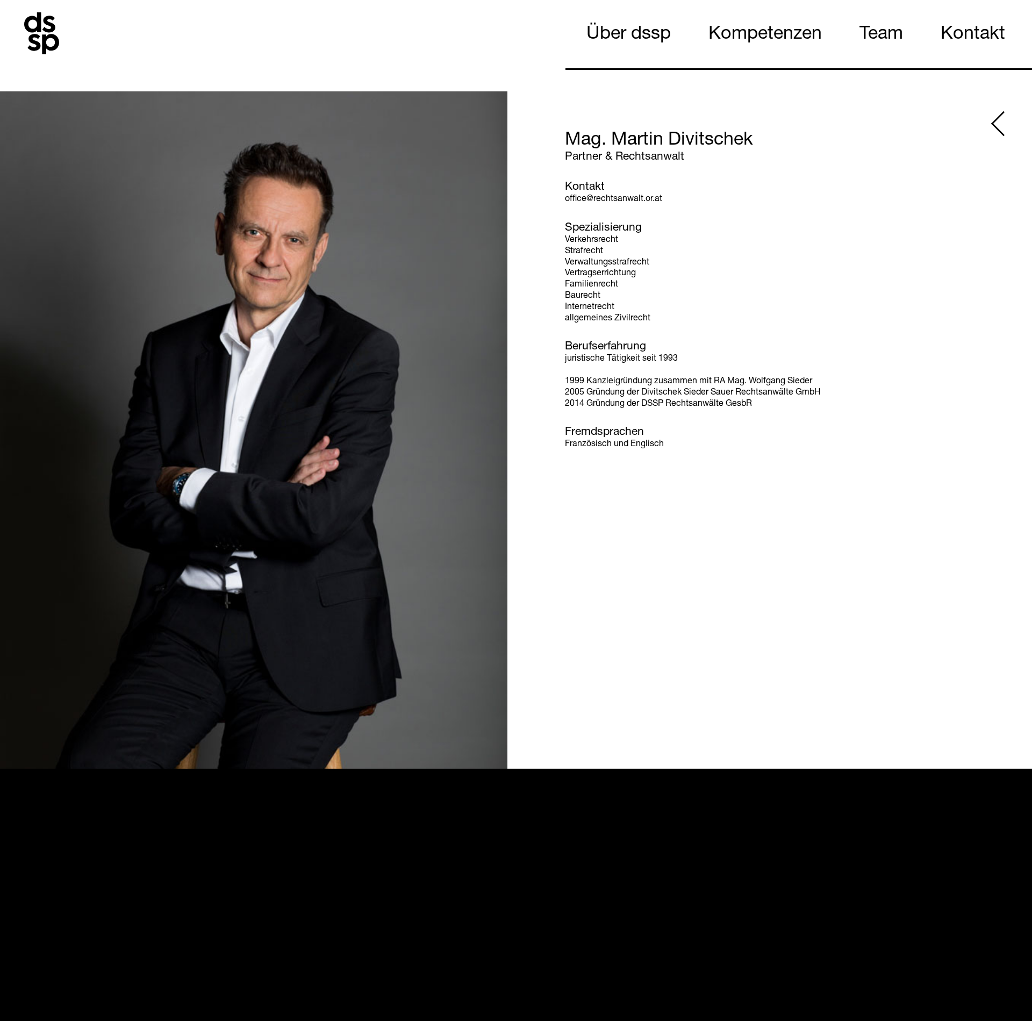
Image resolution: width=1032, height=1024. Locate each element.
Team (881, 35)
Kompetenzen (765, 35)
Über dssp (628, 35)
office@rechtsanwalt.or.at (613, 199)
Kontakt (973, 35)
